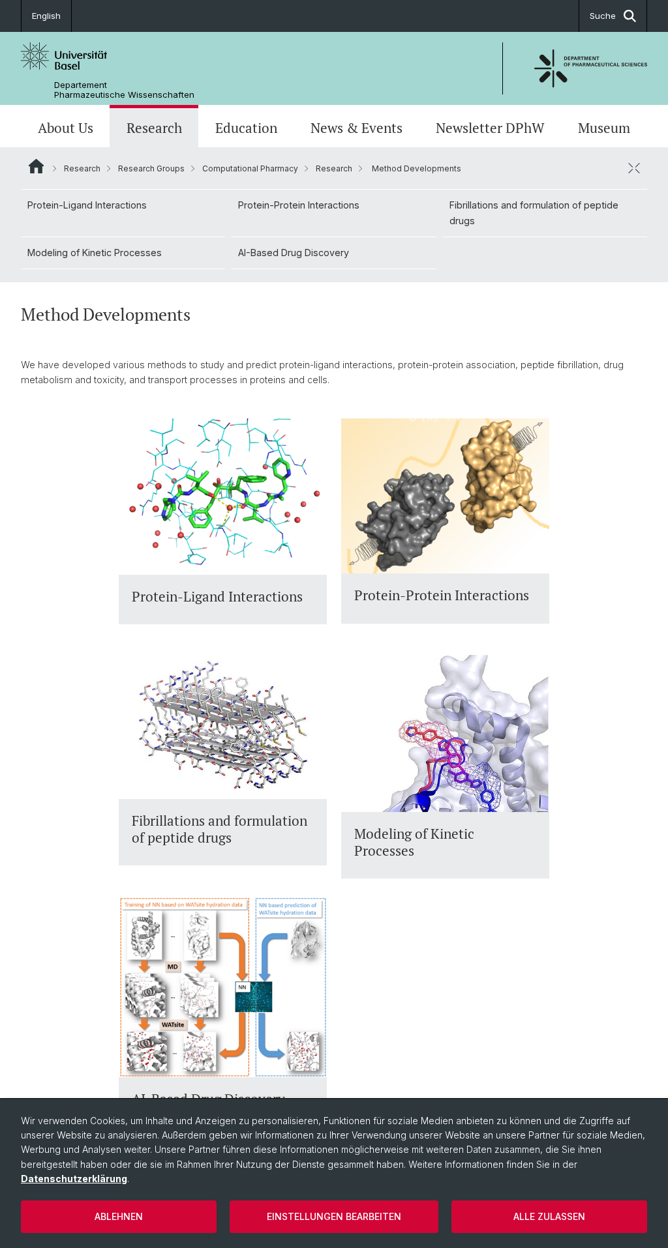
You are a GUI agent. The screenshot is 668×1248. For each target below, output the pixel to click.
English (46, 15)
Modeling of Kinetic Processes (94, 252)
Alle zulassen (549, 1216)
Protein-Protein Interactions (298, 204)
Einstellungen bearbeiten (334, 1216)
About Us (65, 128)
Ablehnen (119, 1216)
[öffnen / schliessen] (634, 168)
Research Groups (151, 168)
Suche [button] (603, 15)
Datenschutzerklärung (74, 1178)
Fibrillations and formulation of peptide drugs (533, 212)
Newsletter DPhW (490, 128)
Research (154, 128)
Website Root (36, 166)
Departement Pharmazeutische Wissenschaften (124, 90)
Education (246, 128)
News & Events (356, 128)
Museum (604, 128)
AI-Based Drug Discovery (293, 252)
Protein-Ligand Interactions (87, 204)
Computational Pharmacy (250, 168)
